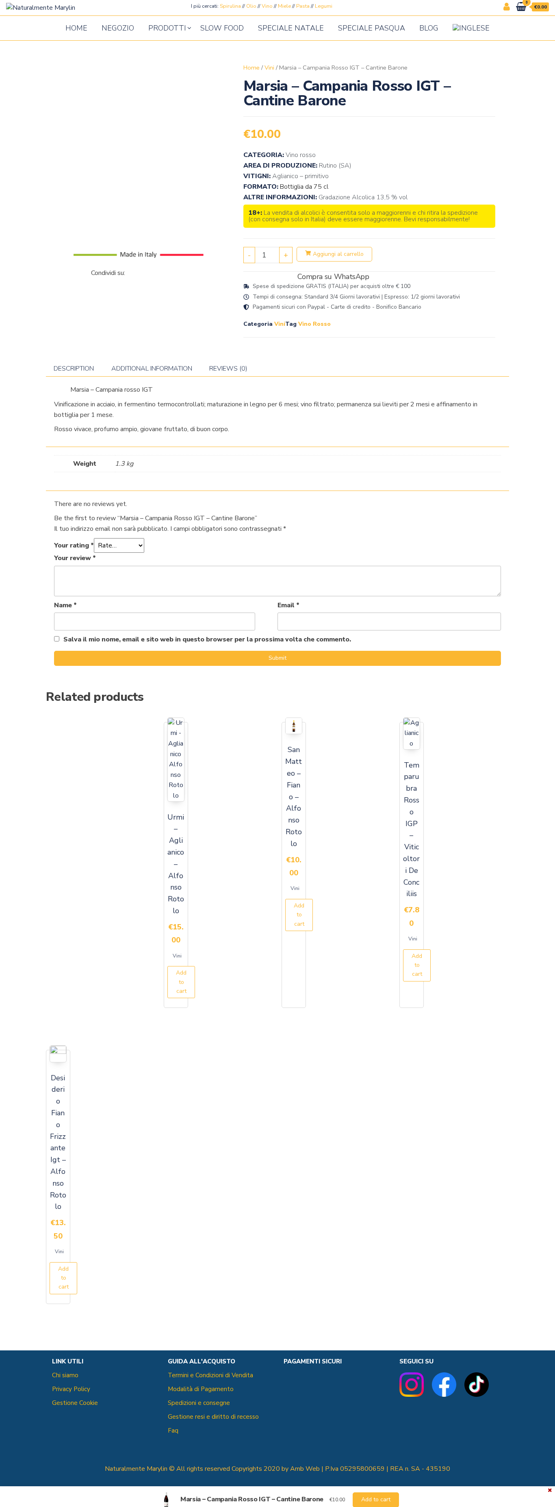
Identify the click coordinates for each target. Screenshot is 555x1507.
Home (76, 28)
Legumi (323, 6)
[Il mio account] (506, 7)
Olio (251, 6)
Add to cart (181, 982)
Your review (75, 558)
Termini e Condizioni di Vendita (210, 1375)
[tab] (74, 368)
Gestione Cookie (75, 1403)
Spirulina (230, 6)
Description (74, 368)
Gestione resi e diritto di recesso (213, 1417)
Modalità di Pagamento (201, 1389)
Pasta (303, 6)
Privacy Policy (71, 1389)
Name (65, 605)
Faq (173, 1430)
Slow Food (222, 28)
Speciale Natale (291, 28)
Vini (269, 67)
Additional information (151, 368)
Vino (267, 6)
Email (288, 605)
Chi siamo (65, 1375)
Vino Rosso (314, 324)
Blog (428, 28)
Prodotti (167, 28)
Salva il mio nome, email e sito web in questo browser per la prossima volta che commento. (207, 639)
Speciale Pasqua (371, 28)
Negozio (118, 28)
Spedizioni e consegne (199, 1403)
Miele (284, 6)
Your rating (74, 545)
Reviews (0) (228, 368)
